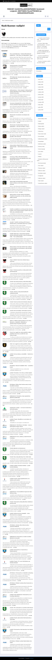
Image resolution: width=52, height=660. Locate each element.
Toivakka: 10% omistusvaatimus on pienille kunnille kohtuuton (21, 607)
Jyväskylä (11, 37)
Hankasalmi (4, 37)
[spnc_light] (48, 16)
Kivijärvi (32, 37)
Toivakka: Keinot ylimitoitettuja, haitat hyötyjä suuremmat (20, 310)
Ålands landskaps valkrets (42, 118)
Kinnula (29, 37)
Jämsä (14, 37)
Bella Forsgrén (4, 43)
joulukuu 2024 (40, 109)
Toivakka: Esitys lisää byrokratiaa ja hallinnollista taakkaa (20, 281)
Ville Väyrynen (24, 46)
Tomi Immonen (8, 44)
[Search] (46, 16)
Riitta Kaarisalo (22, 44)
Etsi (38, 25)
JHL (24, 658)
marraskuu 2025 (41, 102)
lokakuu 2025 (40, 104)
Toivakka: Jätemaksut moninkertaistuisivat (17, 448)
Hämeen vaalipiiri (41, 126)
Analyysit (39, 121)
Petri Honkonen (27, 43)
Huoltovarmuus (40, 131)
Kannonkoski (18, 37)
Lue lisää (12, 63)
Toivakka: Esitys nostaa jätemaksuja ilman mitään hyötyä (20, 457)
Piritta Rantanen (16, 46)
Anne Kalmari (30, 44)
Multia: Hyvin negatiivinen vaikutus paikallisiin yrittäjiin (20, 344)
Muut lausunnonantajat (42, 163)
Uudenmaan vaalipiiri (41, 178)
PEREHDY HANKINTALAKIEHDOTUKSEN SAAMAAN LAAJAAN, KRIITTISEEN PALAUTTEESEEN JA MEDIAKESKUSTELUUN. (25, 11)
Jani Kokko (8, 46)
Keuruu (26, 37)
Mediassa (39, 156)
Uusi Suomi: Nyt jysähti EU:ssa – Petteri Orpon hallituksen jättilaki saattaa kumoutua (43, 57)
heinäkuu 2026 (40, 82)
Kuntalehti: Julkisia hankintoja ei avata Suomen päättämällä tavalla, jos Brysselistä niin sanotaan (43, 52)
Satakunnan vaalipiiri (41, 170)
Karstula (22, 37)
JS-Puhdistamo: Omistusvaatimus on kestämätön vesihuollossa (21, 573)
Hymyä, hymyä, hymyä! (42, 133)
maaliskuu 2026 (41, 92)
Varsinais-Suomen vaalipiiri (42, 183)
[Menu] (4, 16)
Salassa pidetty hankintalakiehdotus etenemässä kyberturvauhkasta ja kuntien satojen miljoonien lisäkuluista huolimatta (21, 183)
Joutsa (7, 37)
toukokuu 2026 (40, 87)
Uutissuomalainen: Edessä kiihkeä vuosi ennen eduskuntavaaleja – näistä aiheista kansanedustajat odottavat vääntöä (21, 147)
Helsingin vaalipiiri (41, 128)
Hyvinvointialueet (41, 136)
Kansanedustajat (41, 141)
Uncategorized (40, 175)
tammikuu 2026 (41, 97)
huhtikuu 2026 (40, 89)
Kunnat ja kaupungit (41, 149)
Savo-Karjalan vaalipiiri (42, 173)
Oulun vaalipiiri (40, 165)
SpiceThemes (31, 658)
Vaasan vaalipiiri (41, 180)
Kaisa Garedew (14, 43)
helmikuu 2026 (40, 94)
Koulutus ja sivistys (41, 146)
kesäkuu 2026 (40, 84)
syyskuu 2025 (40, 107)
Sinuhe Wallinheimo (10, 47)
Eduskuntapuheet (41, 123)
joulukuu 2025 (40, 99)
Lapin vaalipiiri (40, 151)
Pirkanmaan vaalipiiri (41, 168)
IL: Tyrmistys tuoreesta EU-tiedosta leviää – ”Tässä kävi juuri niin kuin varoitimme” (43, 39)
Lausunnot (40, 154)
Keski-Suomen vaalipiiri (42, 143)
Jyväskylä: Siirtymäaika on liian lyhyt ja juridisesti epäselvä (21, 372)
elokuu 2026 (40, 79)
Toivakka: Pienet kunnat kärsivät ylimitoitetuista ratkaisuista (21, 302)
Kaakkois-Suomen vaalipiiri (42, 138)
